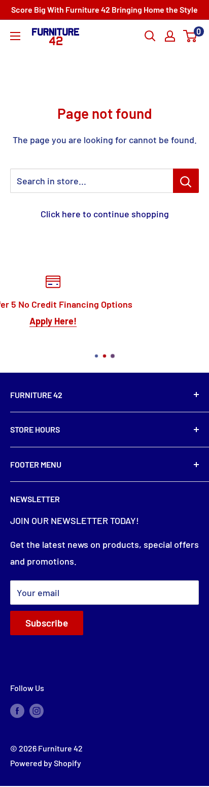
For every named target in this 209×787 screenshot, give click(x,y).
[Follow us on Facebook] (17, 710)
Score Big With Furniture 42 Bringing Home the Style (104, 9)
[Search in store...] (186, 181)
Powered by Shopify (45, 763)
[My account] (170, 36)
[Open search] (150, 36)
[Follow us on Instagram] (36, 710)
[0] (190, 36)
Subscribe (46, 623)
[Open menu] (15, 36)
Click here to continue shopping (105, 213)
